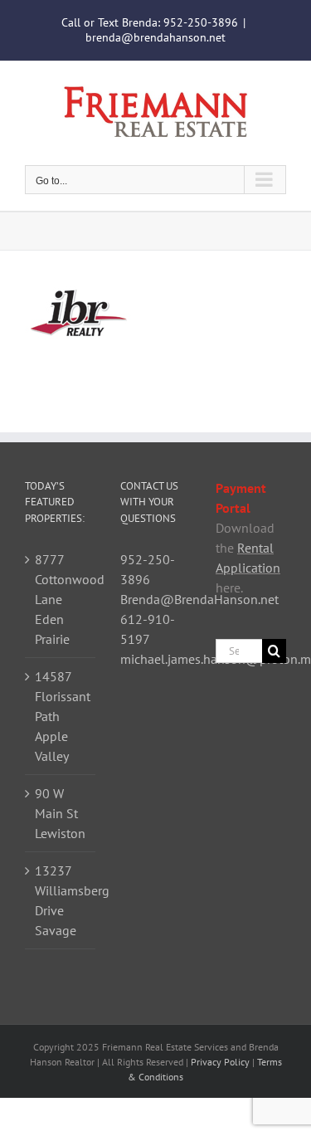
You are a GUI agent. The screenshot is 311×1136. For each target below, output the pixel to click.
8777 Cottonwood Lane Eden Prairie (61, 599)
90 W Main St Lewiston (60, 813)
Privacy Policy (220, 1062)
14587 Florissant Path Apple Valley (61, 716)
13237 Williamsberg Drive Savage (61, 900)
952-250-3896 (200, 22)
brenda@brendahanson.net (155, 37)
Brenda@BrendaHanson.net (199, 599)
